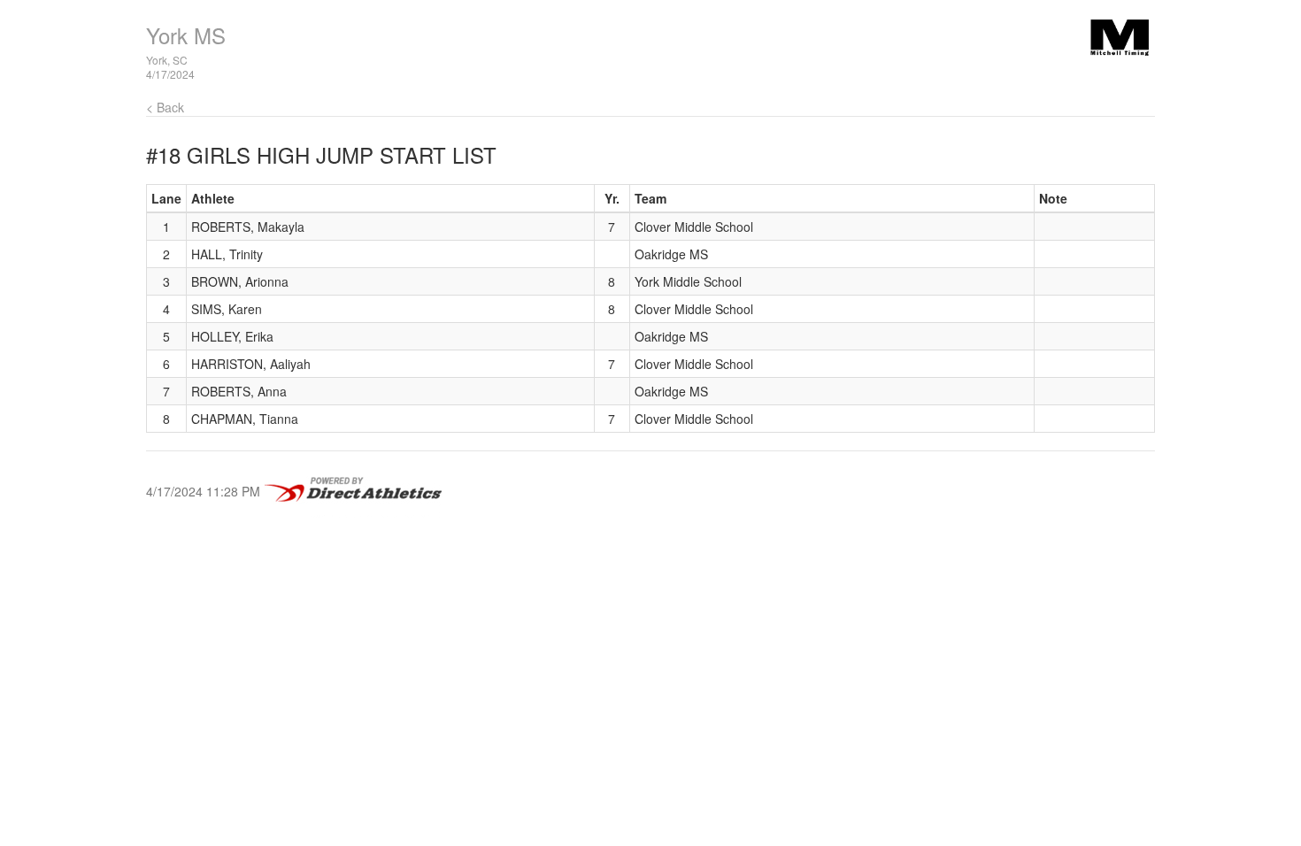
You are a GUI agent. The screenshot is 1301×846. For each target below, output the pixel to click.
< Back (165, 107)
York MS (186, 34)
